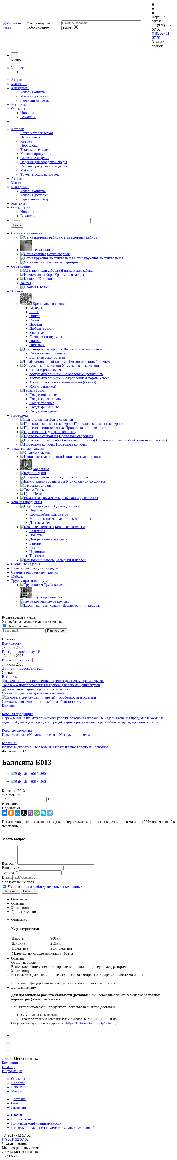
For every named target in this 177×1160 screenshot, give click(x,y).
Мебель (26, 170)
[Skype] (43, 813)
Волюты (8, 747)
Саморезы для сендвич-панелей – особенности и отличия (47, 701)
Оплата (17, 1103)
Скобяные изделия (34, 158)
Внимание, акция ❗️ (18, 660)
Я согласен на (45, 887)
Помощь (8, 1067)
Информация (12, 1071)
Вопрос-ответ (21, 1119)
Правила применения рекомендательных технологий (53, 1127)
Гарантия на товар (34, 100)
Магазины (19, 84)
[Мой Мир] (17, 813)
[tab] (93, 899)
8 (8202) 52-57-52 (15, 1139)
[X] (24, 813)
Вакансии (28, 117)
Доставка (18, 1099)
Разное (71, 747)
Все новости (11, 643)
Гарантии (18, 1107)
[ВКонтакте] (4, 813)
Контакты (19, 104)
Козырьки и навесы (74, 735)
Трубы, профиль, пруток (39, 174)
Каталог (17, 68)
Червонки (100, 747)
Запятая (60, 747)
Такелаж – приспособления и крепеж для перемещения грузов (51, 685)
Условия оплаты (33, 92)
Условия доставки (34, 96)
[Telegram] (50, 813)
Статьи (16, 1115)
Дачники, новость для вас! (22, 668)
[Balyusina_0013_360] (28, 774)
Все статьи (10, 677)
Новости (27, 113)
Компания (10, 1063)
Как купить (20, 88)
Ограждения (30, 137)
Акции (16, 80)
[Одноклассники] (11, 813)
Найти (17, 225)
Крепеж (26, 141)
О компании (20, 109)
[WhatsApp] (37, 813)
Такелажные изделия (36, 149)
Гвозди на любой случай (21, 652)
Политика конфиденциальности (36, 1123)
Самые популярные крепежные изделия (33, 693)
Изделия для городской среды (43, 162)
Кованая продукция (35, 154)
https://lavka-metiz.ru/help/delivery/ (91, 1023)
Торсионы (84, 747)
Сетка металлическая (36, 133)
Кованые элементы (44, 735)
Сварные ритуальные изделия (43, 166)
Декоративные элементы (34, 747)
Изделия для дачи (15, 735)
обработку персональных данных (56, 887)
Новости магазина (21, 626)
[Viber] (30, 813)
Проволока (29, 145)
